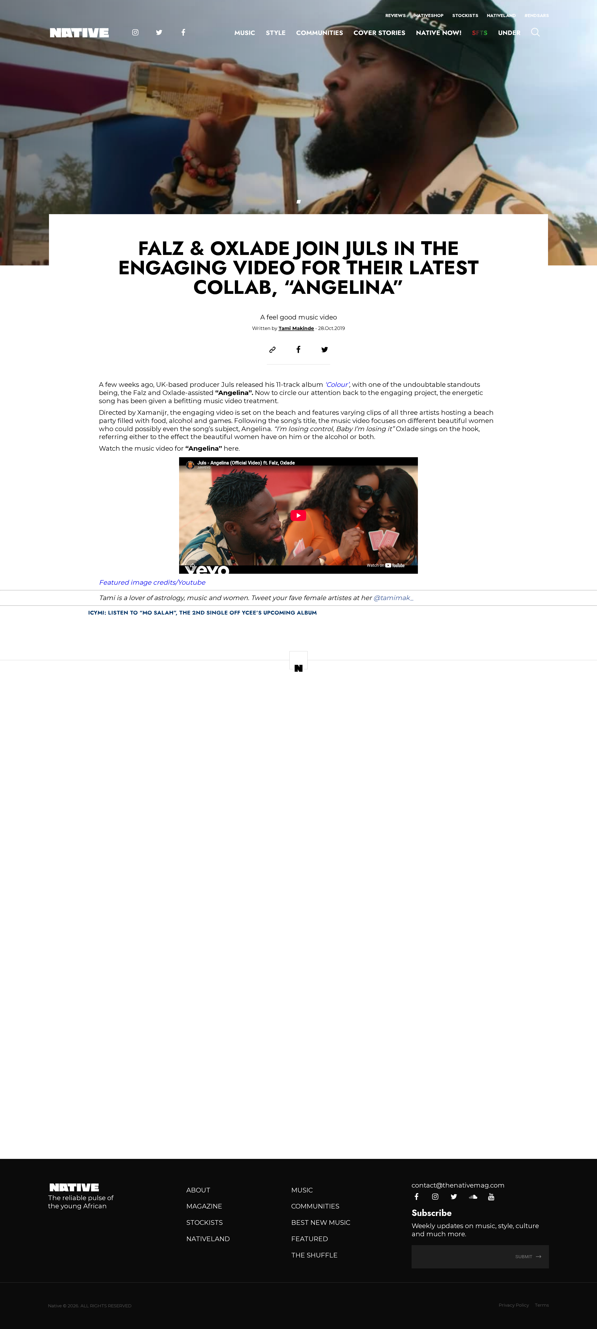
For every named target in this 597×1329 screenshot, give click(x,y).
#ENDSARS (536, 15)
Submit (524, 1256)
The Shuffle (314, 1255)
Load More (298, 1123)
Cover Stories (379, 32)
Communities (319, 32)
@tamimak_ (393, 598)
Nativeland (501, 15)
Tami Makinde (296, 328)
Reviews (395, 15)
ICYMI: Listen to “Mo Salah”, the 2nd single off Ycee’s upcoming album (202, 612)
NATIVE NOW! (439, 32)
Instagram (135, 32)
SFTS (479, 32)
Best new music (320, 1222)
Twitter (159, 32)
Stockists (465, 15)
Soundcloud (473, 1197)
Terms (542, 1305)
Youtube (491, 1197)
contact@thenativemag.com (458, 1185)
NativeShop (429, 15)
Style (276, 32)
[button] (298, 201)
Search (535, 32)
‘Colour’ (337, 384)
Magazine (204, 1206)
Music (244, 32)
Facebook (183, 32)
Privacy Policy (514, 1305)
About (198, 1190)
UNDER (509, 32)
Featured (309, 1239)
